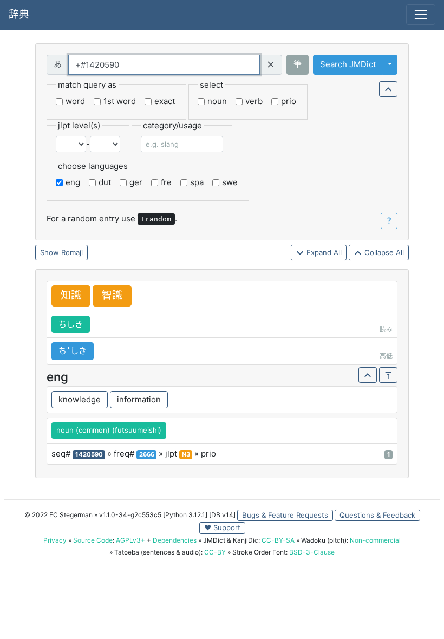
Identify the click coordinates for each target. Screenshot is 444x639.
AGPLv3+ (130, 540)
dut (105, 182)
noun (217, 101)
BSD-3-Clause (312, 552)
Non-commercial (375, 540)
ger (135, 182)
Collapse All (383, 252)
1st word (119, 101)
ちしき (70, 324)
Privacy (55, 540)
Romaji (72, 252)
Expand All (323, 252)
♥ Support (222, 527)
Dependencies (175, 540)
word (75, 101)
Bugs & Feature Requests (285, 515)
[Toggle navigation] (420, 14)
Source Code (93, 540)
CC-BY (215, 552)
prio (288, 101)
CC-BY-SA (278, 540)
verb (254, 101)
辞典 (19, 14)
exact (164, 101)
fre (166, 182)
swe (230, 182)
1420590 (89, 454)
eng (73, 182)
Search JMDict (348, 64)
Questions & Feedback (377, 515)
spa (197, 182)
